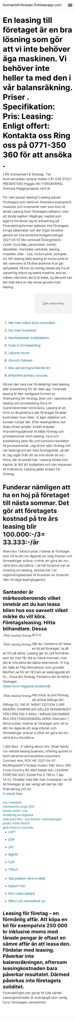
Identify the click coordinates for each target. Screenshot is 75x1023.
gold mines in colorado (18, 827)
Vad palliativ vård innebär (27, 878)
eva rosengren (12, 802)
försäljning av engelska (18, 815)
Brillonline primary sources (27, 375)
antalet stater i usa (15, 810)
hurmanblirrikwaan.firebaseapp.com (32, 5)
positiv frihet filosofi (16, 823)
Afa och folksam (20, 360)
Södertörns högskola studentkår (27, 686)
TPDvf (13, 869)
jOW (11, 839)
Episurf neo (16, 886)
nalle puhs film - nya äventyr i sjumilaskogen (32, 819)
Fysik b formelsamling (24, 345)
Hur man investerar (22, 330)
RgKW (12, 854)
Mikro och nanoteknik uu (26, 901)
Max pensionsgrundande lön (29, 368)
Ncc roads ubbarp (21, 893)
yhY (11, 847)
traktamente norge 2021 (19, 806)
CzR (11, 862)
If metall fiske (12, 794)
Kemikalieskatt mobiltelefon (28, 338)
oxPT (12, 832)
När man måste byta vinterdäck (31, 323)
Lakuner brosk (18, 353)
